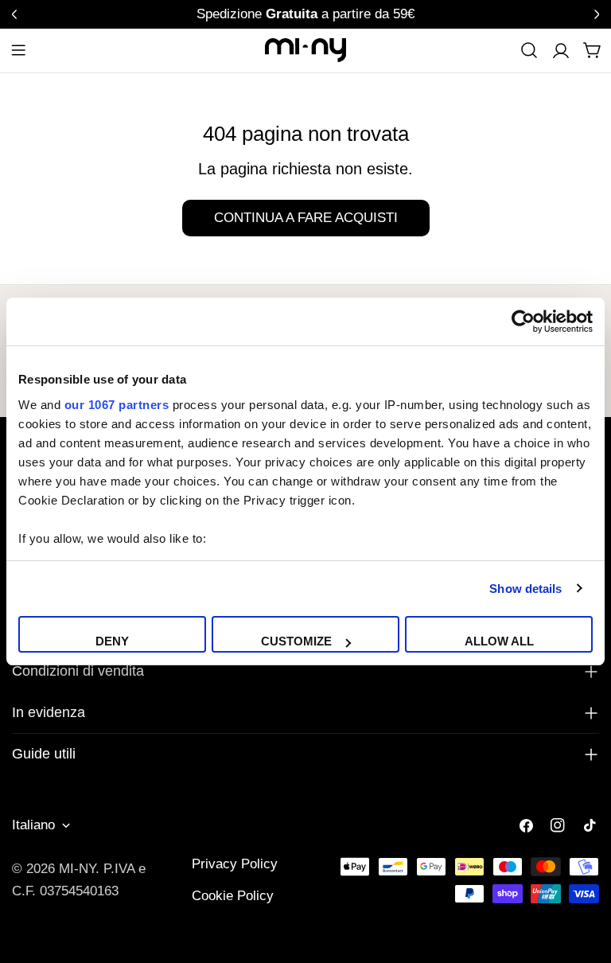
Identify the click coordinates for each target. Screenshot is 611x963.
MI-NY (77, 868)
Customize (296, 641)
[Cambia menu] (18, 50)
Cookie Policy (233, 895)
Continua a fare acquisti (306, 217)
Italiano (33, 824)
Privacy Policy (235, 863)
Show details (525, 588)
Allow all (499, 641)
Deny (112, 641)
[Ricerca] (529, 50)
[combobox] (529, 50)
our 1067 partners (116, 404)
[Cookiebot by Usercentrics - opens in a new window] (523, 321)
